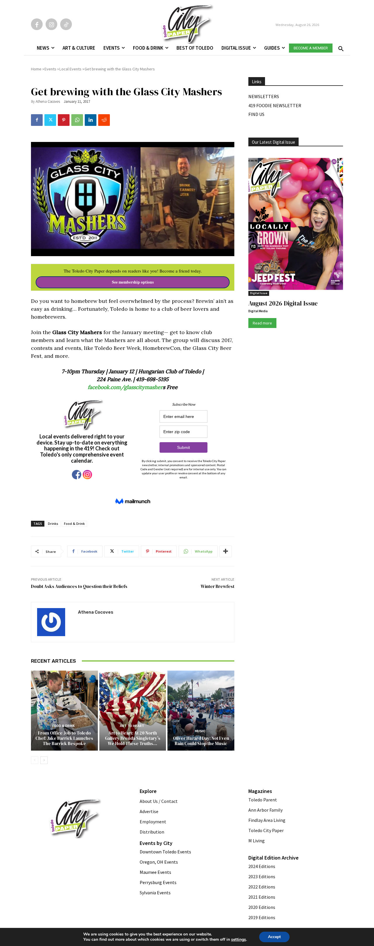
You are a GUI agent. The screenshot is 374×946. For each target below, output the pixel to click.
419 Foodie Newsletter (274, 105)
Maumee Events (155, 872)
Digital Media (258, 311)
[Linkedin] (90, 120)
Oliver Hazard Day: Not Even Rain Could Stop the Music (201, 741)
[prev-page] (34, 760)
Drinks (53, 523)
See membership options (133, 282)
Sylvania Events (155, 892)
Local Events (70, 69)
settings (238, 939)
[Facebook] (37, 24)
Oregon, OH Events (159, 862)
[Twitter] (50, 120)
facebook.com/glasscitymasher (125, 387)
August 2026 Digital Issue (283, 303)
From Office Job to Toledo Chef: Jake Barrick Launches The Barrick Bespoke (64, 738)
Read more (262, 323)
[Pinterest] (64, 120)
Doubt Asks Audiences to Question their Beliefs (79, 586)
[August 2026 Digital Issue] (295, 225)
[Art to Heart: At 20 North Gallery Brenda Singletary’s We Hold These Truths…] (132, 711)
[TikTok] (66, 24)
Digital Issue (258, 293)
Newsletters (263, 96)
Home (36, 69)
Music (200, 731)
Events (50, 69)
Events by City (156, 843)
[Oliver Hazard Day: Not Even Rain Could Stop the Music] (200, 711)
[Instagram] (51, 24)
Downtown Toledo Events (165, 852)
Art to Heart (132, 726)
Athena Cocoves (48, 101)
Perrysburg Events (158, 882)
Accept (274, 937)
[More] (225, 551)
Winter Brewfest (217, 586)
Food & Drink (74, 523)
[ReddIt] (104, 120)
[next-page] (44, 760)
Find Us (256, 114)
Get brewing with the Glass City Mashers (119, 69)
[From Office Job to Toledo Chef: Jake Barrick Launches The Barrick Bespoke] (64, 711)
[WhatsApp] (77, 120)
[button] (339, 47)
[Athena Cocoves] (54, 622)
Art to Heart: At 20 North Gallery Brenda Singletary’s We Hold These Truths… (132, 738)
